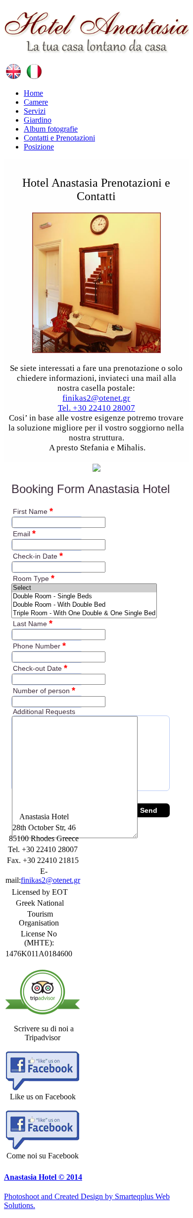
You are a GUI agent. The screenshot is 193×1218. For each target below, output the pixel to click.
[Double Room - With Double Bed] (84, 605)
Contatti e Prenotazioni (59, 138)
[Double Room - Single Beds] (84, 596)
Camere (36, 102)
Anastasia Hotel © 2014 (43, 1177)
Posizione (39, 147)
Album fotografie (51, 129)
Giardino (37, 120)
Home (33, 93)
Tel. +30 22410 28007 (96, 408)
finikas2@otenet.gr (96, 398)
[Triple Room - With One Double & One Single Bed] (84, 613)
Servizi (35, 111)
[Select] (84, 588)
